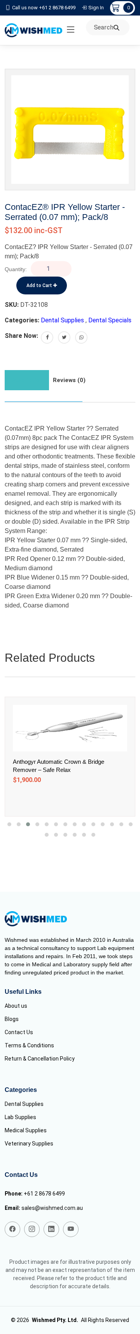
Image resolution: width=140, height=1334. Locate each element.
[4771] (60, 799)
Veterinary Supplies (29, 1143)
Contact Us (19, 1032)
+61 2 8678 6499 (44, 1193)
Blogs (12, 1019)
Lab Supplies (20, 1117)
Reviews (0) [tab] (69, 380)
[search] (116, 28)
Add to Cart (39, 285)
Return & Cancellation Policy (40, 1058)
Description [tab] (26, 380)
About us (16, 1006)
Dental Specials (109, 320)
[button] (9, 824)
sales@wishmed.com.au (52, 1208)
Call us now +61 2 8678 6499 (43, 7)
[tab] (27, 380)
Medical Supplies (26, 1130)
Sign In (96, 7)
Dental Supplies (62, 320)
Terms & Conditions (29, 1045)
